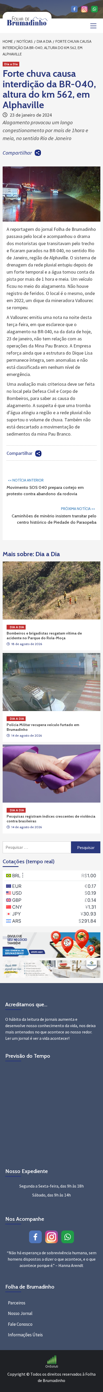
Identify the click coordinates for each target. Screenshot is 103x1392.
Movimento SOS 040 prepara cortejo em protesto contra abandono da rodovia (45, 487)
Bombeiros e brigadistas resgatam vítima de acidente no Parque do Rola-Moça (44, 635)
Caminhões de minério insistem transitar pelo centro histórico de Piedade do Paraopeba (54, 515)
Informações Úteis (25, 1335)
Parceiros (16, 1303)
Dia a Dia (11, 64)
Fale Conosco (20, 1324)
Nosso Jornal (20, 1313)
